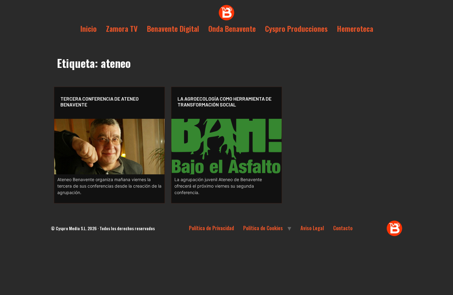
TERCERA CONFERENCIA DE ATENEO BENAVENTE (99, 101)
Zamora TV (122, 28)
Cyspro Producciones (296, 28)
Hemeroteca (355, 28)
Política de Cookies (263, 228)
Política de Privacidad (211, 228)
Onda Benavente (232, 28)
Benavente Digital (173, 28)
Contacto (343, 228)
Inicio (88, 28)
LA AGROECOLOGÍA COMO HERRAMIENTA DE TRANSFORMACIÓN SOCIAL (224, 101)
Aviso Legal (312, 228)
